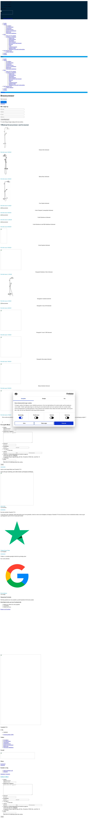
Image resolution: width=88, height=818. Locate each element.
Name (4, 811)
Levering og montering (11, 37)
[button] (44, 56)
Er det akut (10, 450)
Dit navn (5, 443)
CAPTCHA (6, 458)
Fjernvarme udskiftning (11, 33)
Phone (4, 459)
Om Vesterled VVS (7, 50)
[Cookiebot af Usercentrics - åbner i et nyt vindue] (67, 394)
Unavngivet (5, 449)
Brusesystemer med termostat (15, 43)
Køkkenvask (11, 38)
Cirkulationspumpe (13, 46)
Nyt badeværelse (9, 27)
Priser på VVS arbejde (11, 35)
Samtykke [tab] (23, 398)
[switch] (36, 418)
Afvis (24, 423)
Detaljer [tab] (44, 398)
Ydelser (5, 24)
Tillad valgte (44, 423)
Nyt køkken (8, 25)
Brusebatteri (11, 40)
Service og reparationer (11, 30)
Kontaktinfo (6, 446)
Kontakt (5, 54)
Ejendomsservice (9, 29)
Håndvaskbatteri (12, 41)
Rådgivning (8, 32)
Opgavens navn (7, 428)
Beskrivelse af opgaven (8, 431)
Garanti (5, 53)
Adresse (5, 451)
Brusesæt (11, 44)
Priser (4, 34)
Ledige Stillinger (9, 51)
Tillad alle (64, 423)
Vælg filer (15, 455)
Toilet (10, 45)
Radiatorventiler (12, 48)
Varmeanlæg (8, 28)
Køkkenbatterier (12, 39)
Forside (5, 23)
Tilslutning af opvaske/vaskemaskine (17, 49)
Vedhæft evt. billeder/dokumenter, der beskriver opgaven (15, 454)
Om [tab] (64, 398)
